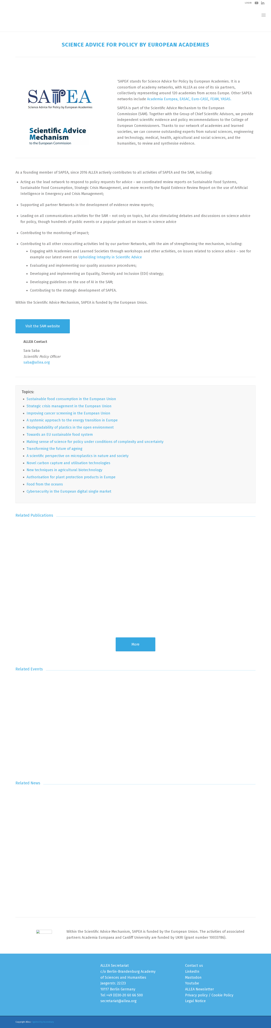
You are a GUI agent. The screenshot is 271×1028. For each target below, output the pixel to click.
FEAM (214, 99)
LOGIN (248, 3)
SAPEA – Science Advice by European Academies (50, 27)
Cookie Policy (222, 995)
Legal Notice (195, 1001)
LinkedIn (192, 971)
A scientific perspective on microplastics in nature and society (78, 456)
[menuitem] (263, 15)
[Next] (250, 568)
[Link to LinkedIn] (263, 3)
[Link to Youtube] (256, 3)
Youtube (192, 983)
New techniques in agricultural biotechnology (64, 470)
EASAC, (185, 99)
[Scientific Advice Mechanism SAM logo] (59, 135)
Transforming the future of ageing (54, 448)
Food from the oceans (45, 484)
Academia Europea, (163, 99)
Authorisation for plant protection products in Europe (71, 477)
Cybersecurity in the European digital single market (69, 491)
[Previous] (21, 568)
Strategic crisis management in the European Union (69, 406)
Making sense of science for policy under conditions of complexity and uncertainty (95, 442)
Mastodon (193, 977)
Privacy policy (196, 995)
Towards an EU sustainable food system (60, 434)
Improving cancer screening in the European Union (68, 413)
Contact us (194, 965)
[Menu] (263, 15)
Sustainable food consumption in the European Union (71, 399)
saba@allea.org (36, 362)
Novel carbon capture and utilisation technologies (68, 463)
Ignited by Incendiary (43, 1022)
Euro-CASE (199, 99)
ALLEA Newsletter (199, 989)
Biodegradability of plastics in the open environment (70, 427)
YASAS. (226, 99)
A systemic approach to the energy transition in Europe (72, 420)
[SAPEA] (59, 99)
